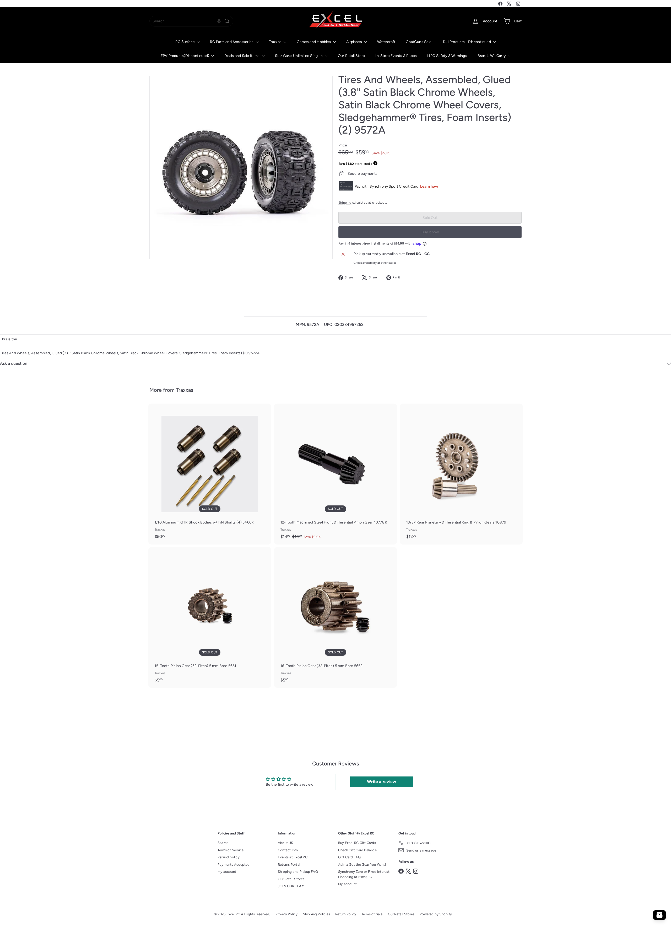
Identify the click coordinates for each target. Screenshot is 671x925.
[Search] (227, 21)
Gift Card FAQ (349, 857)
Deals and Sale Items (242, 56)
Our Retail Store (351, 56)
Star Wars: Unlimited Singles (299, 56)
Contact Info (288, 850)
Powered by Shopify (436, 914)
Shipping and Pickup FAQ (298, 872)
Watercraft (386, 42)
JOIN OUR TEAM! (292, 886)
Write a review (381, 781)
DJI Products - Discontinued (467, 42)
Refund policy (229, 857)
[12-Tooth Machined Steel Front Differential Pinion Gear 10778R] (335, 474)
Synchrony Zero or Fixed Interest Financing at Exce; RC (363, 874)
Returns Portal (289, 864)
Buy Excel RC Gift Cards (357, 843)
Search (223, 843)
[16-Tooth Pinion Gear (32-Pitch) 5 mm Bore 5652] (335, 617)
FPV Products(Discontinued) (185, 56)
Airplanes (354, 42)
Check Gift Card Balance (357, 850)
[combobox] (191, 21)
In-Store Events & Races (396, 56)
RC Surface (185, 42)
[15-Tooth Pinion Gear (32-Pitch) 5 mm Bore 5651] (209, 617)
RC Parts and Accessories (232, 42)
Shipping (344, 202)
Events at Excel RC (292, 857)
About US (285, 843)
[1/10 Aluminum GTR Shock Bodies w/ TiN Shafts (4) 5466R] (209, 474)
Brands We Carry (492, 56)
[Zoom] (241, 167)
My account (227, 872)
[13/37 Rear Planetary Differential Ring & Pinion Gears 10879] (461, 474)
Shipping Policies (316, 914)
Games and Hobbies (314, 42)
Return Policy (345, 914)
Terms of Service (230, 850)
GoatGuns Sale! (419, 42)
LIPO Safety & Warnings (447, 56)
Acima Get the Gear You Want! (362, 864)
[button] (218, 21)
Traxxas (276, 42)
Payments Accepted (234, 864)
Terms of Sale (372, 914)
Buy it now (430, 232)
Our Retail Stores (291, 879)
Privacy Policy (286, 914)
